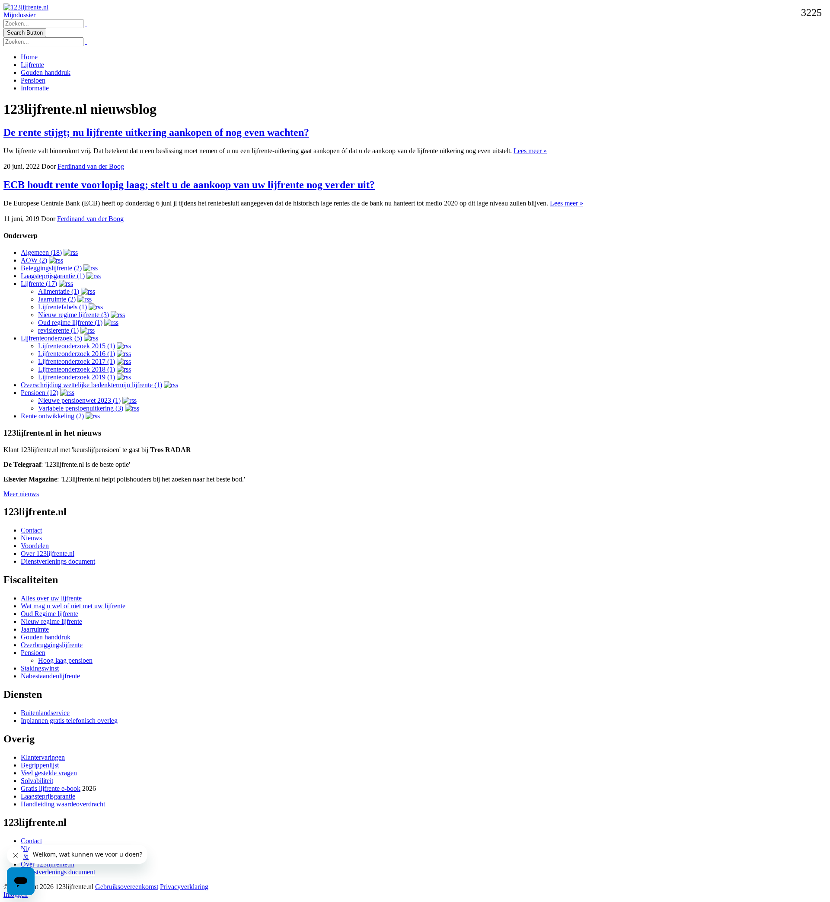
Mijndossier (19, 15)
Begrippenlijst (40, 765)
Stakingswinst (40, 668)
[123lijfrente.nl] (25, 7)
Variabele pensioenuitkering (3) (80, 408)
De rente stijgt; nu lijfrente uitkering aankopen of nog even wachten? (156, 132)
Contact (31, 530)
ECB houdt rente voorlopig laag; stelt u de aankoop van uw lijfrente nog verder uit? (189, 184)
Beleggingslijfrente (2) (51, 268)
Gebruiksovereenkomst (126, 886)
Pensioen (33, 80)
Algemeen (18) (41, 252)
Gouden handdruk (45, 72)
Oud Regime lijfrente (49, 613)
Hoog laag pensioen (65, 660)
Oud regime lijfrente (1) (70, 322)
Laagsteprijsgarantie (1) (53, 275)
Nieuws (31, 538)
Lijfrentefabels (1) (62, 307)
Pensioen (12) (39, 392)
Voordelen (35, 545)
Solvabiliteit (37, 780)
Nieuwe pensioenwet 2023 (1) (79, 400)
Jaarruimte (35, 629)
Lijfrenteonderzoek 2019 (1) (76, 377)
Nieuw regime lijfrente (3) (73, 314)
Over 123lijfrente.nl (47, 553)
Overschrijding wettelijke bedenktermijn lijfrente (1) (91, 384)
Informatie (35, 88)
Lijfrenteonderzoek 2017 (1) (76, 361)
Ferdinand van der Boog (90, 166)
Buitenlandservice (45, 712)
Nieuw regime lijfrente (51, 621)
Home (29, 57)
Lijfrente (32, 64)
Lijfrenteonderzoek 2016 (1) (76, 353)
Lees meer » (530, 150)
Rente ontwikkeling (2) (52, 416)
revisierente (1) (58, 330)
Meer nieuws (21, 494)
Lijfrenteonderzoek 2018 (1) (76, 369)
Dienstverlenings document (58, 561)
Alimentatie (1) (58, 291)
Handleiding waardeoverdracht (63, 804)
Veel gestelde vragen (49, 773)
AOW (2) (34, 260)
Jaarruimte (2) (57, 299)
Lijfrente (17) (39, 283)
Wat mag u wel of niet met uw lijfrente (73, 606)
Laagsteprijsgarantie (48, 796)
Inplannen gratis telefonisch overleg (69, 720)
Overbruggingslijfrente (52, 644)
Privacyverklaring (184, 886)
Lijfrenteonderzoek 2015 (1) (76, 346)
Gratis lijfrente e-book (50, 788)
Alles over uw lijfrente (51, 598)
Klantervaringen (43, 757)
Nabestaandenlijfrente (50, 676)
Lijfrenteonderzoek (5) (51, 338)
